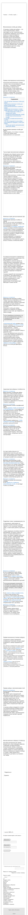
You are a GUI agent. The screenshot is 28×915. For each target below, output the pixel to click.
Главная (5, 14)
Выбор (4, 883)
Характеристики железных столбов (13, 109)
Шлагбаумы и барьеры (8, 904)
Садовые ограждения (8, 899)
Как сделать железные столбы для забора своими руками (13, 104)
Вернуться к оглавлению (9, 97)
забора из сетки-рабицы (9, 343)
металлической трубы (10, 323)
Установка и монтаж (8, 901)
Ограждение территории (9, 895)
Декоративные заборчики (9, 884)
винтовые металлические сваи (11, 463)
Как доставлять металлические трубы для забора (15, 125)
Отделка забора (7, 897)
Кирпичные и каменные (8, 892)
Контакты (17, 909)
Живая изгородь (7, 887)
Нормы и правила (7, 894)
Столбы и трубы (12, 14)
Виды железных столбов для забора (13, 110)
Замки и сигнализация (8, 889)
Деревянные (6, 886)
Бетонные (5, 881)
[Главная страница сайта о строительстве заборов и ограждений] (14, 13)
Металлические (7, 893)
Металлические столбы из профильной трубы (13, 112)
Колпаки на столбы (18, 324)
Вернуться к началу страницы (18, 872)
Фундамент (6, 903)
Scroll (14, 913)
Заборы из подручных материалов (11, 888)
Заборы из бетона (7, 661)
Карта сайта (11, 909)
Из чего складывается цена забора (13, 121)
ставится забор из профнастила (14, 593)
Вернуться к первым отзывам (9, 871)
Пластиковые (6, 898)
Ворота (5, 882)
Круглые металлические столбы (15, 114)
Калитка (5, 890)
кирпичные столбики (11, 650)
